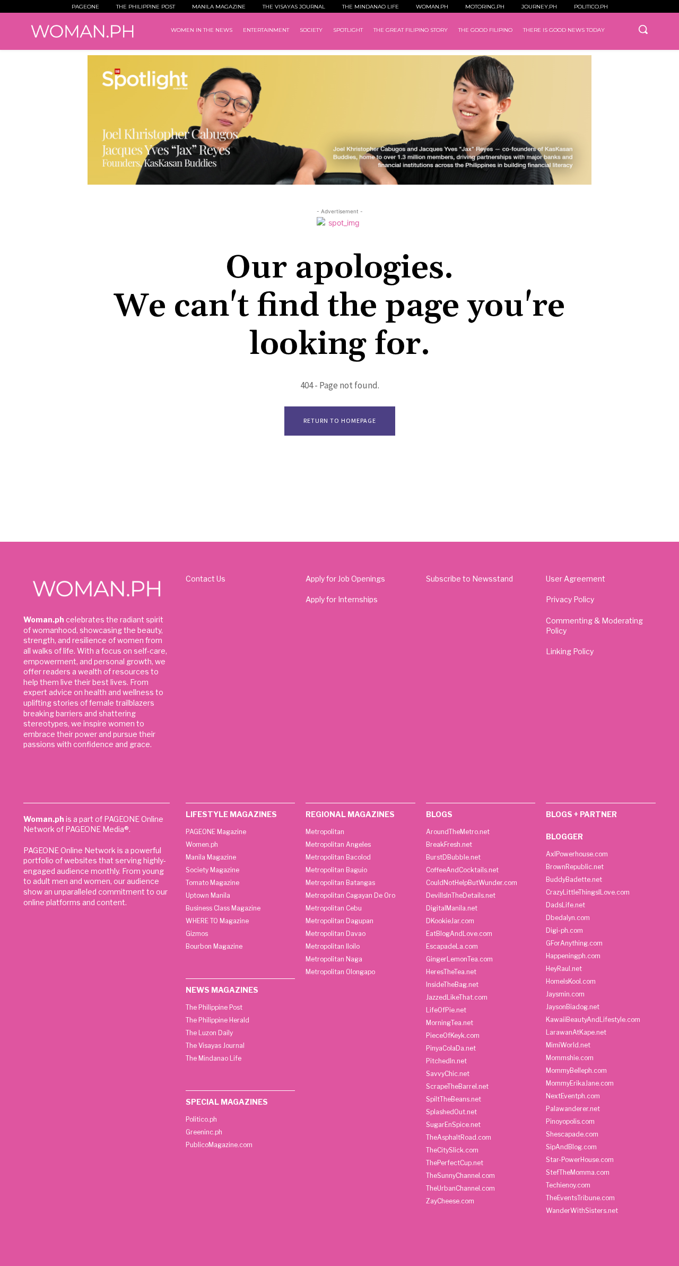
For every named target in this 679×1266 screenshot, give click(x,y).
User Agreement (575, 578)
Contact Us (205, 578)
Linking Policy (570, 651)
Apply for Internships (342, 599)
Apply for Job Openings (345, 578)
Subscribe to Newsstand (469, 578)
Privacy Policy (570, 599)
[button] (643, 29)
